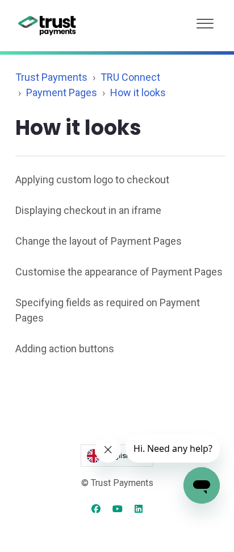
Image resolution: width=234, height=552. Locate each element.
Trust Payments (51, 77)
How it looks (138, 92)
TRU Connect (130, 77)
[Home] (47, 25)
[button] (205, 20)
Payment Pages (61, 92)
